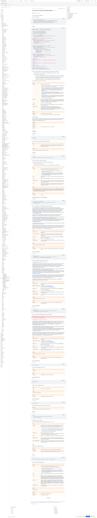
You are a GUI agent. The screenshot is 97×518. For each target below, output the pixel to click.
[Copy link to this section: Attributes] (36, 122)
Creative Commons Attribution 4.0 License (51, 501)
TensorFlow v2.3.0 (4, 3)
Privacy (14, 516)
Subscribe (88, 516)
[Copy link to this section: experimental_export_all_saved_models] (48, 197)
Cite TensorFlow (56, 513)
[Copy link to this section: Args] (34, 82)
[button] (5, 13)
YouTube (12, 513)
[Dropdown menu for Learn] (14, 1)
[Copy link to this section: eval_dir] (36, 133)
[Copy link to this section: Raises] (35, 111)
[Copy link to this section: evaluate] (36, 152)
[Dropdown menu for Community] (28, 1)
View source (34, 134)
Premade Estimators (57, 168)
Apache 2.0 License (33, 502)
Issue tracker (55, 508)
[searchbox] (5, 7)
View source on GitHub (37, 13)
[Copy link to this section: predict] (36, 411)
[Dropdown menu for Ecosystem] (23, 1)
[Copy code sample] (64, 18)
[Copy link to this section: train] (35, 454)
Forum (12, 509)
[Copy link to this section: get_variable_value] (40, 377)
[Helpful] (63, 8)
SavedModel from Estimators (43, 262)
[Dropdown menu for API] (17, 1)
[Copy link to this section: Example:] (35, 26)
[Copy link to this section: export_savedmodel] (40, 305)
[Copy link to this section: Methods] (37, 131)
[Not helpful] (64, 8)
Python (43, 8)
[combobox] (80, 1)
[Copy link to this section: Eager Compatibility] (38, 117)
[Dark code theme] (62, 18)
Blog (11, 508)
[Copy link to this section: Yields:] (35, 444)
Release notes (55, 509)
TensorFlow (33, 8)
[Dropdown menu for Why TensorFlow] (35, 1)
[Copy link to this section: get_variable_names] (40, 360)
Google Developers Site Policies (43, 502)
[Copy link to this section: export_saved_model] (40, 251)
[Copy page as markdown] (55, 10)
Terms (12, 516)
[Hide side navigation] (9, 516)
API (36, 8)
